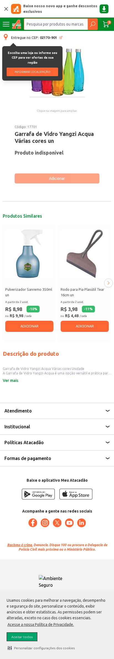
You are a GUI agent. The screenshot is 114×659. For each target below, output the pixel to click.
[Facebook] (32, 522)
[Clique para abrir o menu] (6, 24)
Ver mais (10, 380)
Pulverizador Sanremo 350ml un (28, 292)
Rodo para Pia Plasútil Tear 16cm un (82, 292)
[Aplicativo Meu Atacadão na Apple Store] (75, 494)
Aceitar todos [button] (22, 637)
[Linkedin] (81, 522)
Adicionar (57, 178)
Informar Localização (32, 71)
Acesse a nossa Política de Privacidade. (40, 624)
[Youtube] (69, 522)
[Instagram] (44, 522)
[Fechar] (6, 9)
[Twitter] (57, 522)
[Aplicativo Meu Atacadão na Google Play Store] (38, 494)
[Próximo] (108, 282)
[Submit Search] (92, 24)
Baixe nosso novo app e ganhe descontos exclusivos (60, 8)
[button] (41, 647)
